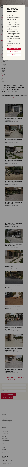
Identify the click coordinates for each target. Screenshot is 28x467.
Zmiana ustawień (14, 51)
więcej (10, 45)
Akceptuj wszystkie (14, 48)
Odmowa (14, 54)
